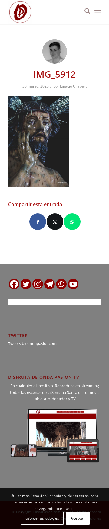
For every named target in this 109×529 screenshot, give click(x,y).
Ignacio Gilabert (73, 86)
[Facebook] (14, 284)
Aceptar (78, 518)
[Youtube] (73, 284)
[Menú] (97, 12)
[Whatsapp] (61, 284)
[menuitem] (84, 12)
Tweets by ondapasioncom (32, 343)
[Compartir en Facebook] (37, 221)
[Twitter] (26, 284)
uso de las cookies (42, 518)
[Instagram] (37, 284)
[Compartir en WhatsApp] (72, 221)
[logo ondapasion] (45, 12)
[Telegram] (49, 284)
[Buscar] (84, 12)
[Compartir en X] (55, 221)
